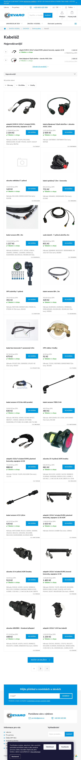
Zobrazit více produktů (40, 67)
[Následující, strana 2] (40, 668)
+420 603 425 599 (60, 718)
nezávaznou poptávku (30, 1)
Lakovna (6, 7)
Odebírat (65, 696)
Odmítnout (50, 747)
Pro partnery (15, 7)
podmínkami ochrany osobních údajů (38, 701)
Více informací (35, 752)
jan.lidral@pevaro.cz (38, 718)
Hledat (48, 15)
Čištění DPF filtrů (11, 738)
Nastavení (15, 756)
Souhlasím (65, 747)
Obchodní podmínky (12, 741)
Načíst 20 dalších (39, 660)
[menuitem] (14, 24)
